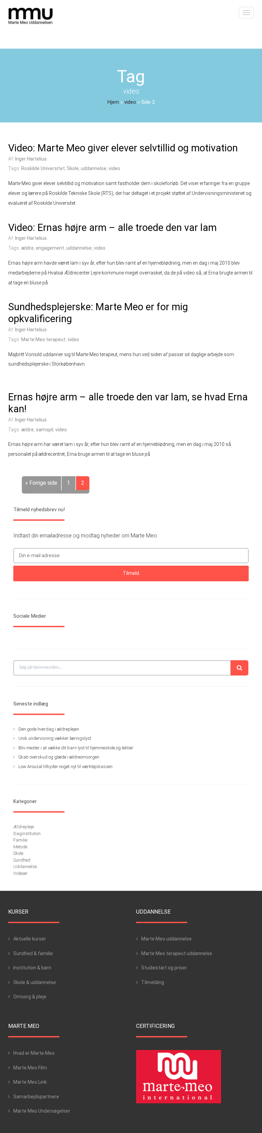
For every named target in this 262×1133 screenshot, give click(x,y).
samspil (44, 429)
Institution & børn (32, 967)
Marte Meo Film (30, 1067)
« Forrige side (41, 483)
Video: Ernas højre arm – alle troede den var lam (112, 227)
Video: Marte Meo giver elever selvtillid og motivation (123, 148)
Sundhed (21, 860)
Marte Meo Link (30, 1082)
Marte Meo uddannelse (166, 939)
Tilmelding (152, 982)
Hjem (113, 102)
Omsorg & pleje (29, 996)
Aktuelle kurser (29, 939)
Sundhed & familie (33, 953)
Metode (20, 846)
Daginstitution (27, 833)
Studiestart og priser (164, 967)
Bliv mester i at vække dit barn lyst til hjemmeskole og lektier (75, 747)
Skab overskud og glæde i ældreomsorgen (58, 757)
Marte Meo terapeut (43, 339)
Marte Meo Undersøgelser (41, 1111)
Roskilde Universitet (43, 168)
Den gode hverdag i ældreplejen (48, 729)
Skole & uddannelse (34, 982)
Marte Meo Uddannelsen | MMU (30, 16)
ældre (27, 248)
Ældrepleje (23, 826)
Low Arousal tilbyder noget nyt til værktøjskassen (65, 766)
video (130, 102)
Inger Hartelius (31, 159)
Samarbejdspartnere (36, 1096)
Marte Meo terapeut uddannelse (176, 953)
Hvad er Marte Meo (34, 1053)
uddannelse (93, 168)
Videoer (20, 873)
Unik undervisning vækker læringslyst (54, 738)
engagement (50, 248)
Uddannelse (25, 866)
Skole (73, 168)
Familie (20, 840)
